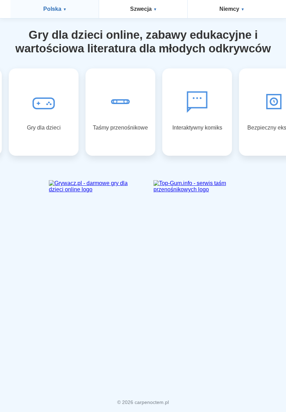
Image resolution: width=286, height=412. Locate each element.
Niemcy (229, 9)
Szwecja (141, 9)
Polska (52, 9)
